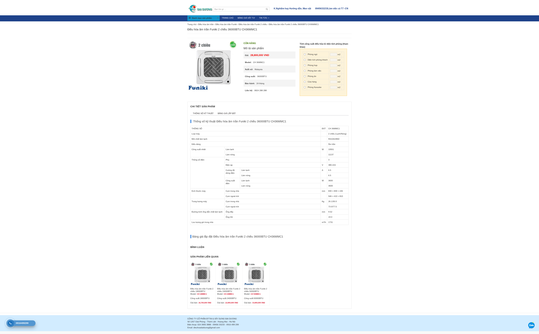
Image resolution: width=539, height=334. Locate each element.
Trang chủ (227, 18)
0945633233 (331, 8)
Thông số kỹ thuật (203, 113)
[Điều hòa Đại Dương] (200, 8)
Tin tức (263, 18)
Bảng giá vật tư (246, 18)
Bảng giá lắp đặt (227, 113)
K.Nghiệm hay (292, 8)
